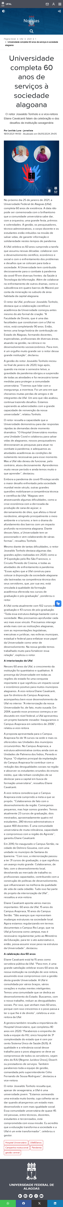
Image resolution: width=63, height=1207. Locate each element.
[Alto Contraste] (3, 11)
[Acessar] (59, 11)
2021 (29, 39)
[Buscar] (31, 31)
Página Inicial (10, 39)
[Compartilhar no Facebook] (24, 1203)
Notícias (31, 21)
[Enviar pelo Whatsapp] (8, 1203)
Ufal (21, 39)
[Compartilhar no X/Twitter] (39, 1203)
